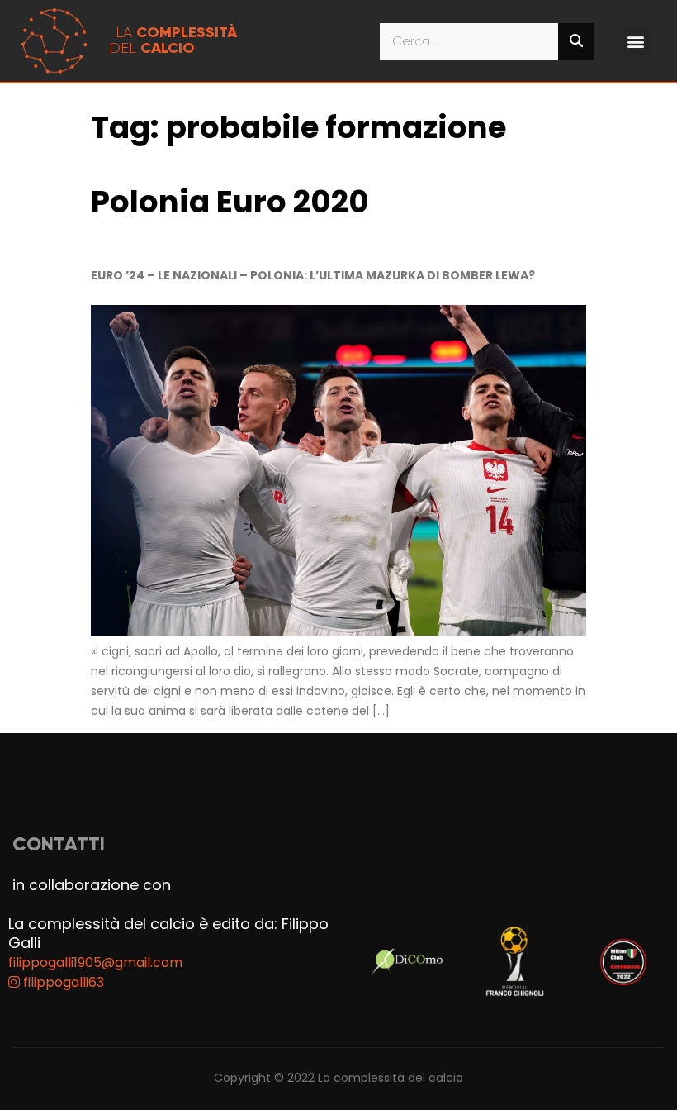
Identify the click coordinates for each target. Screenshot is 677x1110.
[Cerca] (576, 41)
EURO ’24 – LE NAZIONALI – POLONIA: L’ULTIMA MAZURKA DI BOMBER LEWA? (313, 275)
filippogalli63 (62, 982)
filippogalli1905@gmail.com (95, 962)
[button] (636, 41)
